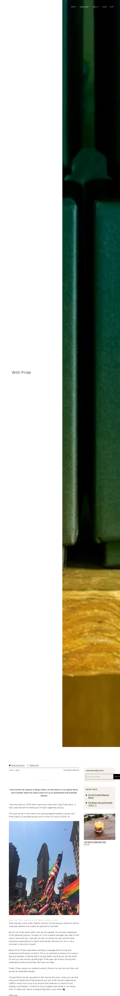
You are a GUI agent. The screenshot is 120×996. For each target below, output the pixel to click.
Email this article (18, 765)
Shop (73, 7)
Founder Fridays (71, 770)
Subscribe (84, 7)
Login (104, 7)
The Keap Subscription (95, 842)
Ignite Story (72, 790)
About (95, 7)
